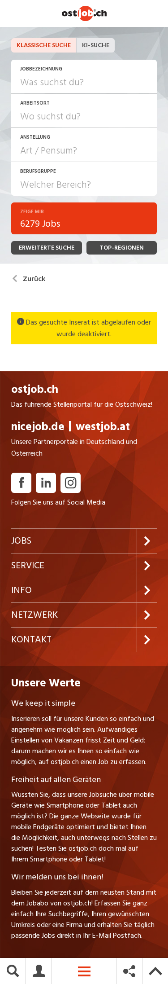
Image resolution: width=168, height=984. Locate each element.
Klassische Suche (44, 45)
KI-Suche (95, 45)
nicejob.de (38, 426)
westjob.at (103, 426)
